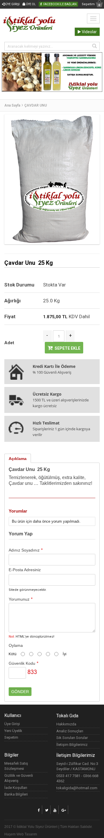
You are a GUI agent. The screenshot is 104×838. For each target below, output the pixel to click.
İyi (64, 654)
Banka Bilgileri (16, 794)
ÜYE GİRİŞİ (12, 4)
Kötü (12, 654)
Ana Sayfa (12, 105)
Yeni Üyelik (13, 731)
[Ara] (94, 46)
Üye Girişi (12, 724)
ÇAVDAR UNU (35, 105)
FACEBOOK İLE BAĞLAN (60, 4)
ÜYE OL (30, 4)
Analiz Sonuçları (69, 731)
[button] (8, 82)
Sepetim (91, 4)
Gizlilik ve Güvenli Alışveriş (18, 778)
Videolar (89, 31)
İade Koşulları (15, 787)
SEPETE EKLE (67, 348)
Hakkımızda (66, 724)
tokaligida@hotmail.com (76, 788)
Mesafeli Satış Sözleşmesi (16, 766)
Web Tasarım (26, 834)
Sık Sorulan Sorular (72, 737)
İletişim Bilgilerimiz (72, 744)
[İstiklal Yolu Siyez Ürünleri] (30, 17)
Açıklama (18, 458)
